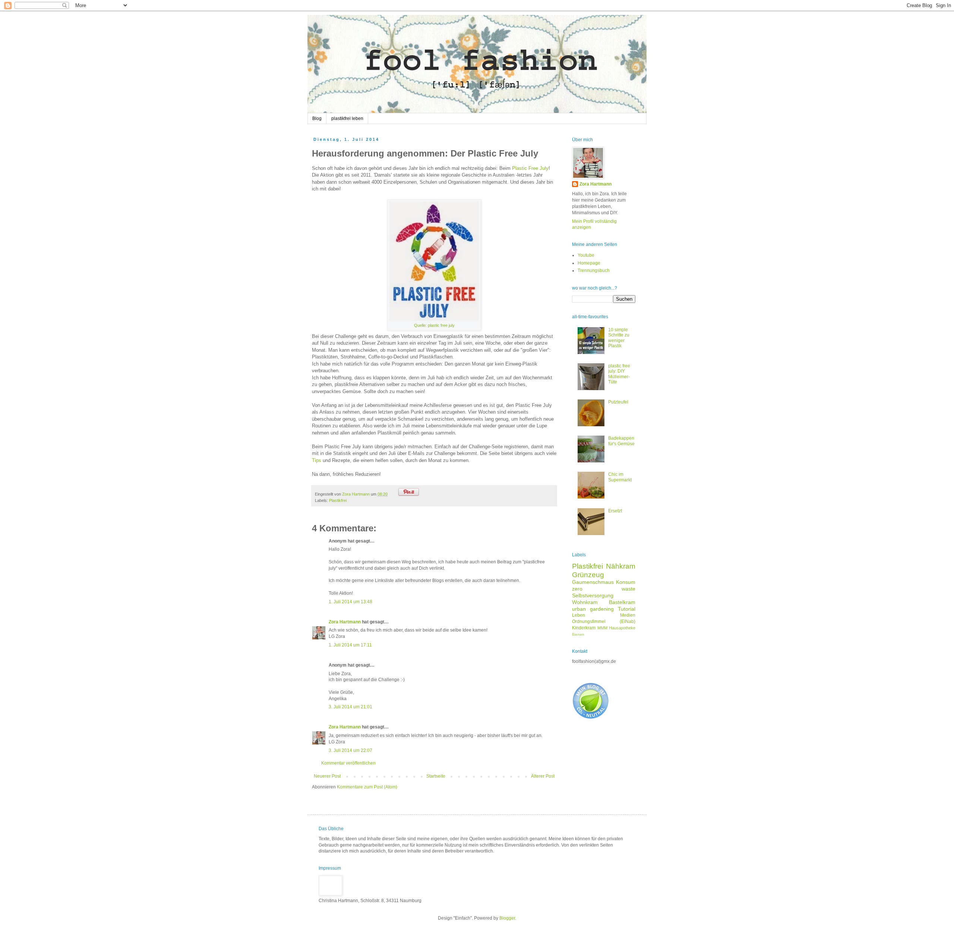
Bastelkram (622, 602)
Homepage (589, 263)
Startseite (435, 776)
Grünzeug (588, 575)
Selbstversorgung (592, 595)
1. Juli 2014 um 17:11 (350, 645)
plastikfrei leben (347, 118)
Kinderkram (584, 627)
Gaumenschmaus (593, 582)
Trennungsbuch (594, 270)
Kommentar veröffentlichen (348, 763)
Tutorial (626, 609)
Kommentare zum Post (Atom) (367, 787)
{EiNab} (627, 621)
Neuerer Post (327, 776)
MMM (602, 628)
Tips (316, 460)
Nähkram (620, 566)
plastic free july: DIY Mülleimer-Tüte (619, 374)
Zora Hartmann (345, 621)
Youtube (586, 255)
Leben (578, 615)
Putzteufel (618, 402)
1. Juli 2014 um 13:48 (350, 601)
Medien (627, 615)
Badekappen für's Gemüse (621, 441)
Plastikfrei (338, 500)
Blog (317, 118)
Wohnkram (585, 602)
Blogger (507, 918)
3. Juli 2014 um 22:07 (350, 750)
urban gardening (593, 609)
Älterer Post (543, 776)
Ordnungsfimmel (589, 621)
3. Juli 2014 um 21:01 (350, 706)
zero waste (603, 589)
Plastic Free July (530, 168)
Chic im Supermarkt (620, 477)
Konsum (625, 582)
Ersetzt (615, 510)
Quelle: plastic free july (434, 325)
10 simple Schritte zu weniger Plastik (618, 337)
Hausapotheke (622, 628)
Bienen (578, 634)
